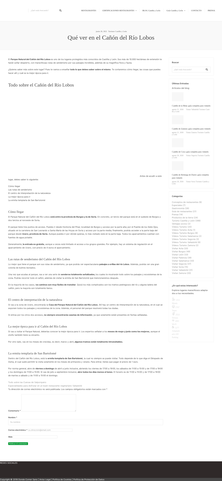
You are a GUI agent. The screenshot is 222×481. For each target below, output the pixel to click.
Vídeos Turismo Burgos (183, 233)
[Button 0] (60, 10)
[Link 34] (191, 142)
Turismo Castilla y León (117, 31)
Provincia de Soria (172, 46)
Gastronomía (178, 208)
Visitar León (177, 254)
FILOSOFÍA (113, 19)
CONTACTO (196, 11)
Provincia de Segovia (173, 41)
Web (10, 437)
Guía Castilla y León (174, 11)
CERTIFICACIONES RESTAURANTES (118, 11)
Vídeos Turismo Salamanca (185, 236)
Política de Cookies (62, 479)
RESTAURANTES (88, 11)
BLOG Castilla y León (151, 11)
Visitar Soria (190, 182)
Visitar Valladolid (192, 109)
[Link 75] (7, 472)
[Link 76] (23, 472)
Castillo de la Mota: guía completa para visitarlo (191, 106)
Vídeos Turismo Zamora (183, 245)
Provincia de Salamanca (174, 37)
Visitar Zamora (191, 132)
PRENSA (211, 11)
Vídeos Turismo (179, 227)
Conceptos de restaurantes (185, 202)
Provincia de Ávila (172, 19)
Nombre (12, 417)
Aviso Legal (45, 479)
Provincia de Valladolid (174, 50)
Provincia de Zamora (173, 54)
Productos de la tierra (182, 217)
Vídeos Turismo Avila (182, 230)
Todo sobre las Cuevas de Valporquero (27, 382)
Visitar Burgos (179, 251)
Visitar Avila (177, 248)
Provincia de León (172, 28)
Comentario (14, 411)
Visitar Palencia (179, 257)
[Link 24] (191, 96)
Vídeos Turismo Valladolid (184, 242)
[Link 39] (191, 165)
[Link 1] (14, 10)
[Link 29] (191, 119)
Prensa (175, 214)
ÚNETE (111, 23)
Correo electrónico (17, 430)
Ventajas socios (179, 223)
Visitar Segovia (191, 155)
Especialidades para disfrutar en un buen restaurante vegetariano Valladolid (45, 385)
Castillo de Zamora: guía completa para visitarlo (191, 129)
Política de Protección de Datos (88, 479)
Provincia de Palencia (173, 32)
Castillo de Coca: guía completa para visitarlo (190, 152)
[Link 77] (38, 472)
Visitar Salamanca (180, 260)
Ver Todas (177, 183)
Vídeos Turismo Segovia (183, 239)
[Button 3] (207, 69)
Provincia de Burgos (173, 23)
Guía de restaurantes (182, 211)
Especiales (177, 205)
